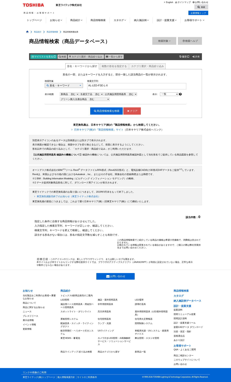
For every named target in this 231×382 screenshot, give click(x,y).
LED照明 (64, 299)
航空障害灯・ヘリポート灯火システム (77, 332)
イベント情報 (29, 324)
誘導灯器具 (140, 304)
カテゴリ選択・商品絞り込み (87, 56)
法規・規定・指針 (182, 331)
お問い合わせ (201, 2)
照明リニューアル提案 (185, 314)
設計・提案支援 (165, 20)
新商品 (65, 94)
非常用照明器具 (105, 304)
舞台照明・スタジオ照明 (147, 338)
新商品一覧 (140, 351)
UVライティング (106, 330)
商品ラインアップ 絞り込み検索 (76, 351)
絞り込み (147, 66)
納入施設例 (140, 20)
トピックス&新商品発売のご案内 (76, 295)
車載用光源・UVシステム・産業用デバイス (152, 332)
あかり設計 (179, 340)
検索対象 (163, 41)
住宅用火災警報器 (143, 319)
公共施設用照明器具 (116, 94)
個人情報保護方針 (66, 377)
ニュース (27, 311)
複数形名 (114, 66)
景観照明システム (69, 319)
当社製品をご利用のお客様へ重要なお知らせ (39, 297)
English (169, 2)
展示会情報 (28, 320)
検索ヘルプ (191, 41)
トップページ (34, 20)
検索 (63, 56)
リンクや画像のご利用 (34, 372)
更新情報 (27, 329)
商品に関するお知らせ (34, 307)
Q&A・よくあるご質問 (185, 349)
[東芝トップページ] (34, 5)
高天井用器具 (104, 311)
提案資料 (178, 310)
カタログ (119, 20)
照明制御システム (143, 323)
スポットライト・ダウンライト (75, 311)
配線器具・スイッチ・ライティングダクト (77, 325)
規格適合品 (179, 336)
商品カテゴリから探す (109, 351)
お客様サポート (193, 20)
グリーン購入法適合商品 (74, 99)
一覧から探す (116, 56)
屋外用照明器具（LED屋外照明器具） (151, 313)
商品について (29, 303)
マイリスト (45, 56)
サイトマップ (184, 2)
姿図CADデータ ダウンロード (188, 327)
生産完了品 (86, 94)
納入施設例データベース (187, 300)
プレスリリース (30, 316)
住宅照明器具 (104, 319)
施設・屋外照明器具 (108, 299)
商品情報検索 (98, 20)
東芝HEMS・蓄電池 (70, 338)
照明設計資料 (180, 318)
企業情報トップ (198, 13)
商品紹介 (75, 20)
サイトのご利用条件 (87, 377)
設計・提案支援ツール (185, 323)
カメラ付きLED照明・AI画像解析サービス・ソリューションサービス (114, 341)
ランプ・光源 (104, 323)
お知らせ (55, 20)
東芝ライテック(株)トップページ (39, 377)
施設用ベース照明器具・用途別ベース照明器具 (77, 306)
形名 (82, 66)
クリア (134, 111)
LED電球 (139, 299)
